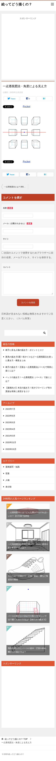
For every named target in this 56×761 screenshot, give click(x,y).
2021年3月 (10, 436)
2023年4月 (10, 429)
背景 (7, 473)
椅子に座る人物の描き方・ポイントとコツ (24, 350)
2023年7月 (10, 409)
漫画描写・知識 (12, 467)
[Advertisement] (28, 48)
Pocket (26, 106)
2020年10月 (10, 449)
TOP (16, 739)
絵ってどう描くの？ (16, 4)
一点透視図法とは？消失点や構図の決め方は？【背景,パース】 (16, 187)
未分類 (8, 487)
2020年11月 (10, 442)
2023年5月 (10, 422)
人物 (7, 480)
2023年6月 (10, 416)
